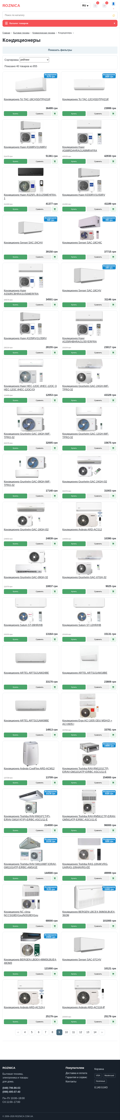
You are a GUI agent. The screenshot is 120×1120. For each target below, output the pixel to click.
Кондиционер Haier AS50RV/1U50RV (83, 195)
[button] (55, 113)
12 (80, 1032)
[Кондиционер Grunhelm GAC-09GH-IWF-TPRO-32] (31, 467)
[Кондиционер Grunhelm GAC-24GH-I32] (89, 467)
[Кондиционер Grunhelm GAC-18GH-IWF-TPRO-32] (31, 419)
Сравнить (39, 114)
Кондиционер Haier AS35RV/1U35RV (25, 338)
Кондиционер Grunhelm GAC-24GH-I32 (84, 481)
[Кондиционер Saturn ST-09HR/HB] (31, 610)
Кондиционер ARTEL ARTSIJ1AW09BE (26, 720)
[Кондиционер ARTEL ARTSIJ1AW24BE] (31, 658)
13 (87, 1032)
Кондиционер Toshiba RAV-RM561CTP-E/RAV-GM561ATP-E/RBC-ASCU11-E (89, 818)
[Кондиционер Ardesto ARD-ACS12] (89, 515)
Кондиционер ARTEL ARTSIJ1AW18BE (84, 673)
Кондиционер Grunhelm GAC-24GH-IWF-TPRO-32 (85, 388)
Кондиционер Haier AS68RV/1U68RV (25, 147)
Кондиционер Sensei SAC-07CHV (81, 959)
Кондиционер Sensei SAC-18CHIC (82, 242)
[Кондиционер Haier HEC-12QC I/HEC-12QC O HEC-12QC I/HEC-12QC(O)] (31, 371)
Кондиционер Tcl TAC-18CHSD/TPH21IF (27, 99)
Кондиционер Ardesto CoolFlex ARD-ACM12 (29, 768)
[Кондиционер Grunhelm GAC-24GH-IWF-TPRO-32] (89, 371)
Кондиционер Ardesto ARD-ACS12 (82, 529)
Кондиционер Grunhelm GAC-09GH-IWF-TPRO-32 (27, 483)
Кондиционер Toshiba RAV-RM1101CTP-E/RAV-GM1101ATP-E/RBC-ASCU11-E (85, 770)
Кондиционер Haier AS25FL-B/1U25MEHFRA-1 (30, 197)
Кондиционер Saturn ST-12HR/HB (81, 625)
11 (73, 1032)
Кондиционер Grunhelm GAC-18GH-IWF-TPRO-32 (27, 436)
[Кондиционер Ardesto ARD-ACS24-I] (31, 992)
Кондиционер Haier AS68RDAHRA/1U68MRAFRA (79, 149)
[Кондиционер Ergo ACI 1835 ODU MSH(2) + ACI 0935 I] (89, 706)
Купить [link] (15, 114)
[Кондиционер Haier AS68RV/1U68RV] (31, 132)
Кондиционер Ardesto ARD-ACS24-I (24, 1007)
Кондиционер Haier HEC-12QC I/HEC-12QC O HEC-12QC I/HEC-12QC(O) (30, 388)
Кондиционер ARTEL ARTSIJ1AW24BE (26, 673)
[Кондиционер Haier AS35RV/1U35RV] (31, 323)
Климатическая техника (43, 33)
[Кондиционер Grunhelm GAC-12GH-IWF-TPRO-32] (89, 419)
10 (66, 1032)
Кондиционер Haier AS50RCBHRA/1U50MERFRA (21, 292)
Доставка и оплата (76, 1073)
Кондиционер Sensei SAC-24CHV (23, 242)
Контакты (71, 1081)
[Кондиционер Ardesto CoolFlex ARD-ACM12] (31, 754)
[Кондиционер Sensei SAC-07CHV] (89, 945)
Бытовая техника (21, 33)
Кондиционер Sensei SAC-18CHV (81, 290)
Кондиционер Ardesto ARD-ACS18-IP (83, 1007)
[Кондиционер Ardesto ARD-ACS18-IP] (89, 992)
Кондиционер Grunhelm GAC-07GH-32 (84, 577)
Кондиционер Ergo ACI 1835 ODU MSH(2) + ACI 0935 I (87, 722)
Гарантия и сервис (76, 1077)
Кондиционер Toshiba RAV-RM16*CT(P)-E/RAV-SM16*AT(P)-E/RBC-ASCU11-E (27, 818)
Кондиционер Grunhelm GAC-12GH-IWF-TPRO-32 (85, 436)
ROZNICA (11, 5)
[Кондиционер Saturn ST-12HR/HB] (89, 610)
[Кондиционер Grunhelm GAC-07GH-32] (89, 562)
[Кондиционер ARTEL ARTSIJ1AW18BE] (89, 658)
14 (95, 1032)
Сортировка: (12, 59)
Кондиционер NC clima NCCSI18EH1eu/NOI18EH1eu (21, 914)
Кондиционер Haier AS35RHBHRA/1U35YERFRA (79, 340)
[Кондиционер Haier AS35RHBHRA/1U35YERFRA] (89, 323)
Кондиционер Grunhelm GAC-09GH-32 (26, 577)
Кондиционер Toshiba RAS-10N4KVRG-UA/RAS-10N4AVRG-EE (85, 866)
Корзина (99, 1069)
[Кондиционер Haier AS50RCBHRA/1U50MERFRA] (31, 276)
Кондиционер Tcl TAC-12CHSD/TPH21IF (85, 99)
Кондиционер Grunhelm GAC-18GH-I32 (26, 529)
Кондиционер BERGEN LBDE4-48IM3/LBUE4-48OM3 (30, 961)
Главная (6, 33)
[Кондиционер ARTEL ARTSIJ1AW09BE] (31, 706)
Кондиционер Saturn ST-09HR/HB (23, 625)
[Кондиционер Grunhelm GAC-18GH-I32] (31, 515)
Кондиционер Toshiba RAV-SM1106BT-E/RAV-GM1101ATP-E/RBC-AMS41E (30, 866)
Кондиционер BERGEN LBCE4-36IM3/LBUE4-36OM (88, 914)
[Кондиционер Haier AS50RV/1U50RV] (89, 180)
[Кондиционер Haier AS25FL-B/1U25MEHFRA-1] (31, 180)
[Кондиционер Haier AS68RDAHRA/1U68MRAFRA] (89, 132)
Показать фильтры (60, 50)
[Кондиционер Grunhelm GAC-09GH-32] (31, 562)
